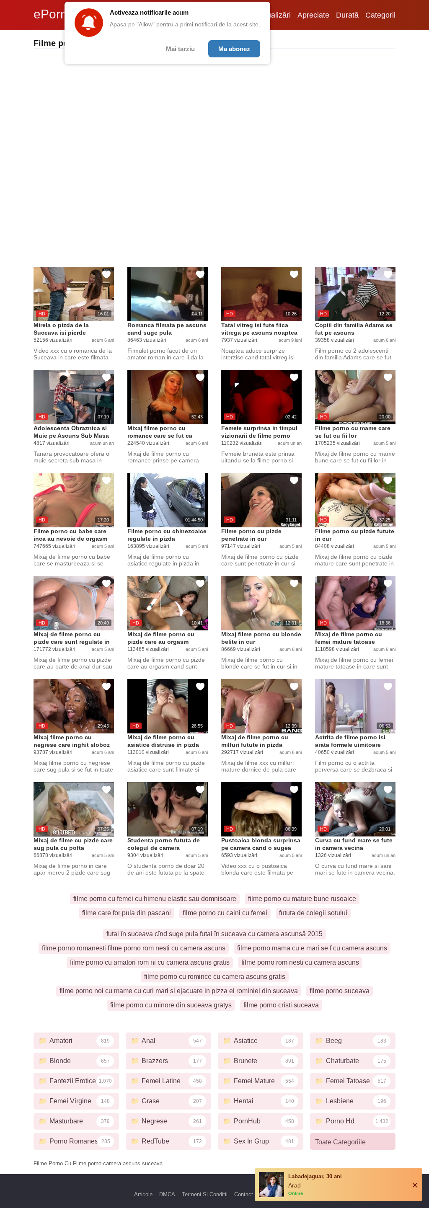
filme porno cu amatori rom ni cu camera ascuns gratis (150, 962)
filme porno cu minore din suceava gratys (171, 1005)
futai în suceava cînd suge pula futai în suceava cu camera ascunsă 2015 (214, 933)
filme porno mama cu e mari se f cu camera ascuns (312, 948)
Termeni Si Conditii (204, 1194)
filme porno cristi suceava (281, 1005)
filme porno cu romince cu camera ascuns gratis (214, 976)
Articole (143, 1194)
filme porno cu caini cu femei (225, 912)
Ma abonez (234, 48)
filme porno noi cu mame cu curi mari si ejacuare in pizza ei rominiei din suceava (178, 990)
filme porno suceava (340, 990)
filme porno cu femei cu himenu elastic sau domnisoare (154, 898)
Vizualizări (273, 15)
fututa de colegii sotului (313, 912)
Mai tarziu (180, 48)
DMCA (167, 1194)
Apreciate (313, 15)
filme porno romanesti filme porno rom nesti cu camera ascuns (133, 948)
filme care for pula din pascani (126, 912)
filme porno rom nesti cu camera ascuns (300, 962)
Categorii (380, 15)
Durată (347, 15)
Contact (243, 1194)
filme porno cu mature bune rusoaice (302, 898)
